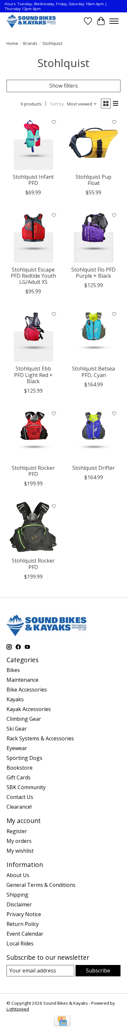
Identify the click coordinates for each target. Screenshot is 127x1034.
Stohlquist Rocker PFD (33, 471)
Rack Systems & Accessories (40, 738)
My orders (19, 841)
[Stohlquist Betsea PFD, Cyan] (93, 335)
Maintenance (22, 679)
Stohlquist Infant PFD (33, 180)
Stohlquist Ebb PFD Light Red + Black (33, 374)
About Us (18, 875)
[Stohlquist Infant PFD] (33, 143)
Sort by (57, 104)
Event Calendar (25, 933)
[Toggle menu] (113, 21)
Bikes (13, 670)
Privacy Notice (24, 914)
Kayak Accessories (29, 709)
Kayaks (15, 699)
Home (12, 43)
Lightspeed (18, 1009)
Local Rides (20, 943)
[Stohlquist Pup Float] (93, 143)
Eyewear (17, 748)
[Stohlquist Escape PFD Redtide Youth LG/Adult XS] (33, 236)
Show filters (63, 85)
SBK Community (26, 787)
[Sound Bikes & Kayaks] (31, 21)
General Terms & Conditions (41, 884)
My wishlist (20, 850)
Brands (30, 43)
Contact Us (20, 797)
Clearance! (19, 806)
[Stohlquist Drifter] (93, 434)
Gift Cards (19, 777)
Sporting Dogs (24, 758)
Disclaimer (19, 904)
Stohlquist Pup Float (93, 180)
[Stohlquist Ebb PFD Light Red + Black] (33, 335)
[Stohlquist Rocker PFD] (33, 434)
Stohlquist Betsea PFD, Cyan (93, 371)
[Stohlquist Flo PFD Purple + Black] (93, 236)
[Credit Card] (62, 1021)
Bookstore (20, 767)
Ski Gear (17, 728)
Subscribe (98, 970)
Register (17, 831)
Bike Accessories (27, 689)
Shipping (17, 894)
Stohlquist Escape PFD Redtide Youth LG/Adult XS (33, 276)
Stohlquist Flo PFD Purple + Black (93, 272)
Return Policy (23, 924)
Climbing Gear (24, 718)
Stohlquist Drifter (93, 467)
